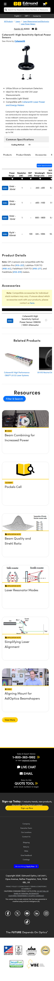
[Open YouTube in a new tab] (27, 914)
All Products (8, 21)
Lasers (18, 21)
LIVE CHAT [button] (28, 767)
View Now (25, 442)
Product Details (23, 154)
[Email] (32, 28)
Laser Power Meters (28, 24)
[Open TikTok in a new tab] (27, 922)
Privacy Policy (11, 886)
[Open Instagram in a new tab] (46, 914)
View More (10, 719)
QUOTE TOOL (24, 783)
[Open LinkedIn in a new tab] (36, 914)
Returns (26, 847)
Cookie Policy (23, 886)
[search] (27, 9)
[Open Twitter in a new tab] (17, 914)
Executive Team (26, 828)
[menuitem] (6, 3)
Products (7, 154)
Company (26, 823)
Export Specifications (44, 165)
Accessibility (26, 889)
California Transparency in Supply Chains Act (26, 896)
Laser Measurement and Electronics (36, 21)
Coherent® (20, 41)
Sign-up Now (27, 808)
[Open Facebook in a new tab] (7, 914)
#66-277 (37, 268)
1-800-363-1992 (24, 757)
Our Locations (26, 832)
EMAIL (28, 773)
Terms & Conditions (38, 886)
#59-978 (17, 272)
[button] (35, 28)
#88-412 (7, 268)
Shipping (26, 842)
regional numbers (29, 760)
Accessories (41, 154)
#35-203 (20, 265)
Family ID (19, 28)
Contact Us (37, 16)
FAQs (26, 851)
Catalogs (26, 859)
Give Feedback (26, 855)
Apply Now (25, 866)
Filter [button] (9, 398)
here (32, 302)
